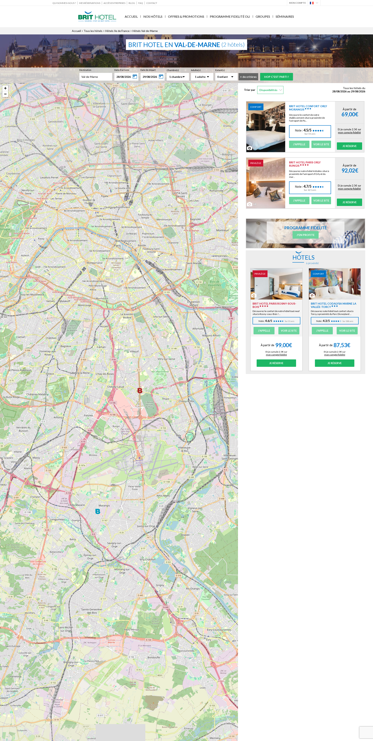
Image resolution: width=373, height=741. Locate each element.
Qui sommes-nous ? (64, 3)
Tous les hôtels (93, 30)
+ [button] (5, 88)
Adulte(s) (196, 70)
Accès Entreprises (114, 3)
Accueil (131, 16)
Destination (85, 69)
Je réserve (349, 146)
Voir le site (321, 144)
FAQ (140, 3)
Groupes (263, 16)
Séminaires (285, 16)
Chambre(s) (173, 70)
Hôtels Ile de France (117, 30)
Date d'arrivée (121, 69)
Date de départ (148, 69)
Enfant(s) (220, 70)
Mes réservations (89, 3)
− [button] (5, 94)
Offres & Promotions (186, 16)
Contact (151, 3)
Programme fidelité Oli (230, 16)
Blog (132, 3)
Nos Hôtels (152, 16)
